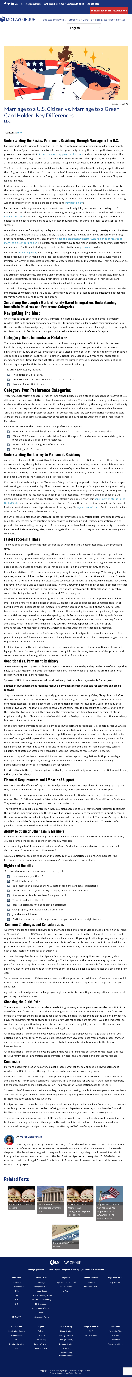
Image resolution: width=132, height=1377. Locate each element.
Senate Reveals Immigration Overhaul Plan (50, 1208)
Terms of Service (56, 1373)
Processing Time (115, 1331)
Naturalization (66, 1331)
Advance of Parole (41, 1317)
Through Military (66, 1339)
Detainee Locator (16, 1344)
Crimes (16, 1339)
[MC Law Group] (18, 17)
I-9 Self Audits (66, 1286)
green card (86, 247)
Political (41, 1331)
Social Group (41, 1339)
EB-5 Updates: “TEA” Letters (63, 1244)
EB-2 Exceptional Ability (41, 1299)
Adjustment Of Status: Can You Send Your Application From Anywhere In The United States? (108, 1211)
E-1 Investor (16, 1282)
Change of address (115, 1344)
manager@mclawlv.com (30, 3)
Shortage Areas (90, 1286)
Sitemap (78, 1373)
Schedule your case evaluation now (109, 10)
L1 (16, 1312)
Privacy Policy (68, 1373)
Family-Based (41, 1291)
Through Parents (66, 1335)
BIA (16, 1348)
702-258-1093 (93, 3)
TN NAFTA (16, 1317)
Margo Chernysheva (31, 1136)
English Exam (115, 1282)
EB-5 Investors (41, 1304)
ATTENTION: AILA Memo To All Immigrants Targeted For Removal (79, 1209)
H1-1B (16, 1295)
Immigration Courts (16, 1331)
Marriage (41, 1282)
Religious (41, 1335)
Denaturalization (66, 1344)
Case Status (116, 1339)
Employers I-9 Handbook (66, 1282)
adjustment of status (88, 507)
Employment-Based (41, 1286)
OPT (91, 1331)
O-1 (16, 1304)
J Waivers (91, 1282)
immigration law (74, 202)
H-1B (16, 1291)
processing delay (27, 252)
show (19, 132)
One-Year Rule (41, 1348)
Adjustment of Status (41, 1308)
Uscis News (115, 1335)
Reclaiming (66, 1348)
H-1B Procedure (90, 1335)
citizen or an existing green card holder (60, 154)
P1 (16, 1308)
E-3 (16, 1299)
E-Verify (66, 1291)
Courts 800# (16, 1335)
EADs (41, 1312)
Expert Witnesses (41, 1344)
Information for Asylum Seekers (21, 1206)
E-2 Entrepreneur (17, 1286)
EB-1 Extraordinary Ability (41, 1295)
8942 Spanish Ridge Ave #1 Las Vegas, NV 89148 (64, 3)
